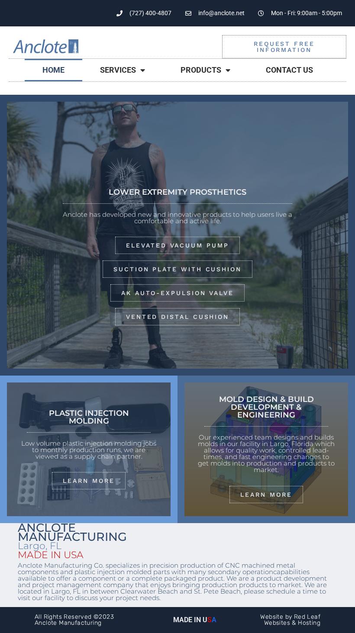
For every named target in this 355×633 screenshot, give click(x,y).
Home (53, 69)
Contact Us (289, 69)
